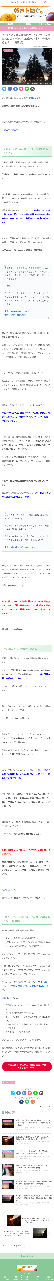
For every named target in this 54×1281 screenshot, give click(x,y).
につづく (13, 890)
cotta (4, 998)
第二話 (7, 130)
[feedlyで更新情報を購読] (27, 1102)
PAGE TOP (27, 1256)
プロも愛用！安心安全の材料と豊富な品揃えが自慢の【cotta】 (27, 1066)
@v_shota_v (30, 98)
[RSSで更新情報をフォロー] (33, 1102)
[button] (49, 628)
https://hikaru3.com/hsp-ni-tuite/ (24, 547)
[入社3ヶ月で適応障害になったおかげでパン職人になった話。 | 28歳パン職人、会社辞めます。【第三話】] (15, 89)
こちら (41, 122)
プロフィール (9, 1083)
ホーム (27, 1273)
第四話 (15, 130)
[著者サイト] (21, 1102)
